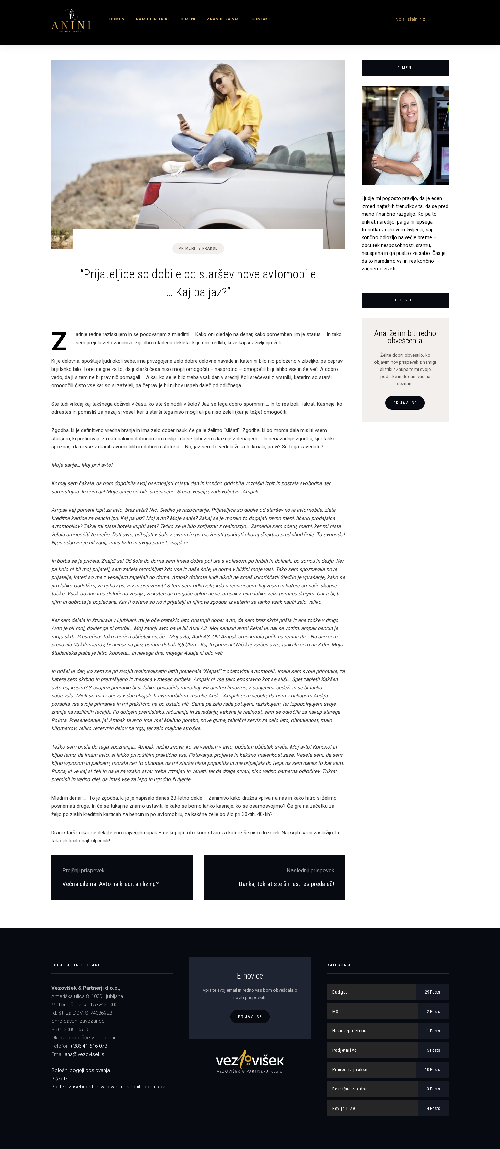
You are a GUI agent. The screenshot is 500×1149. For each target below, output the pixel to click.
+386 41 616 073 (88, 1046)
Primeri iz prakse (198, 248)
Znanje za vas (223, 19)
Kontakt (261, 19)
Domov (116, 19)
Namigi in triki (152, 19)
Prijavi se (405, 403)
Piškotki (60, 1079)
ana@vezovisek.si (85, 1054)
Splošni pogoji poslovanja (80, 1070)
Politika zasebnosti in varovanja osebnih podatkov (108, 1087)
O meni (188, 19)
